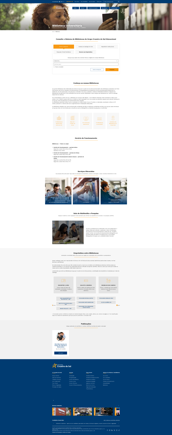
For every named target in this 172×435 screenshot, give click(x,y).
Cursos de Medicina (73, 379)
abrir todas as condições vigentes (112, 420)
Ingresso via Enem (90, 383)
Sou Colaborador (56, 381)
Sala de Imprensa (56, 377)
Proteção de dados (56, 387)
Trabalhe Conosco (56, 379)
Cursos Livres (72, 381)
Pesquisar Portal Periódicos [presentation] (64, 52)
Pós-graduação (72, 377)
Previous (43, 191)
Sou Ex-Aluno (106, 379)
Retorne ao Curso (90, 385)
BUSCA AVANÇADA (97, 69)
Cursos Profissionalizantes (75, 385)
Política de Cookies (67, 432)
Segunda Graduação (91, 387)
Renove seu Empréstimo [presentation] (85, 52)
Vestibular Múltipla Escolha (92, 377)
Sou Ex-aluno (92, 1)
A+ (62, 1)
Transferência (89, 388)
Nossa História (55, 375)
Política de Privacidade (57, 432)
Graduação (71, 375)
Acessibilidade (55, 1)
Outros (98, 1)
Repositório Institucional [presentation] (107, 46)
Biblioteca (105, 385)
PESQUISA (112, 69)
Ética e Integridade (56, 385)
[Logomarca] (60, 7)
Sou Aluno (77, 1)
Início (53, 31)
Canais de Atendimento (108, 381)
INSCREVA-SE (70, 1)
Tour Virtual (55, 383)
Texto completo (59, 67)
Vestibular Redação (90, 381)
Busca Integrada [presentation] (63, 46)
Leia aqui (60, 353)
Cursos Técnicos (73, 383)
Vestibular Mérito (90, 375)
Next (128, 191)
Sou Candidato (84, 1)
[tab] (63, 47)
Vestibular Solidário (90, 379)
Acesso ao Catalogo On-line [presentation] (86, 46)
